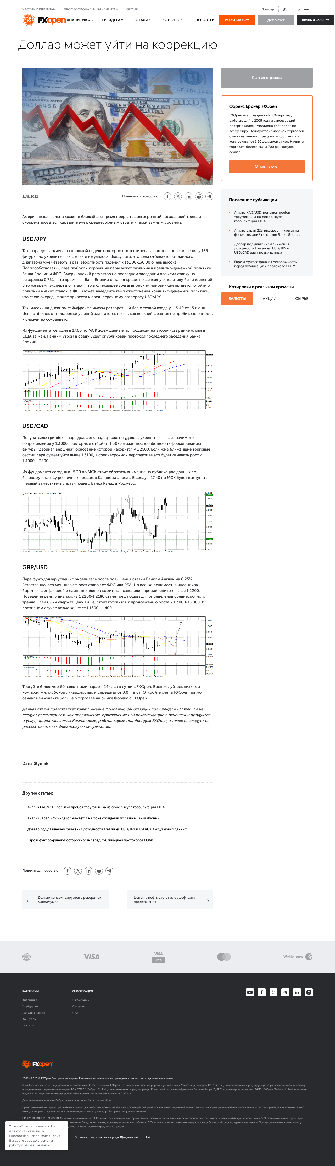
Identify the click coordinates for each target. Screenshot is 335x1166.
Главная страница (267, 78)
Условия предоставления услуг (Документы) (106, 1137)
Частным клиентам (39, 9)
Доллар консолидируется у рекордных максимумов (69, 900)
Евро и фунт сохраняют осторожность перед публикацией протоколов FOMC (90, 840)
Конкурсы (29, 1019)
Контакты (78, 1006)
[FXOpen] (44, 20)
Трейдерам (30, 1006)
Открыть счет (267, 166)
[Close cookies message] (64, 1125)
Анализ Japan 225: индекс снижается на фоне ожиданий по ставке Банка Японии (93, 818)
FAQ (75, 1012)
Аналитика (29, 1000)
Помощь (268, 9)
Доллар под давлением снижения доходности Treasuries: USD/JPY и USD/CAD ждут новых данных (107, 829)
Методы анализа (33, 1012)
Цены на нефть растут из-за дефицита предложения (164, 900)
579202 (81, 1089)
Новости (28, 1025)
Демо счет (276, 20)
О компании (81, 1000)
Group (132, 9)
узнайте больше (59, 698)
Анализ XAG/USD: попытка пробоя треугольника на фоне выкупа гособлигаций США (96, 807)
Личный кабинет (315, 20)
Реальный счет (237, 20)
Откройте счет (156, 692)
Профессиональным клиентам (91, 9)
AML (148, 1137)
